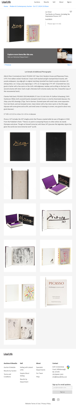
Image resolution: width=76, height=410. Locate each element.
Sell (54, 2)
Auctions (37, 2)
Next (69, 65)
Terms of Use (35, 404)
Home (6, 6)
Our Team (39, 373)
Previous (7, 65)
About (61, 2)
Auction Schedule (9, 367)
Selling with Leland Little (26, 368)
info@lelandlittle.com (59, 377)
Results (46, 2)
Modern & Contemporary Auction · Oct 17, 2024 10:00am (29, 6)
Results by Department (24, 380)
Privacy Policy (46, 404)
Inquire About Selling (24, 374)
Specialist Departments (40, 368)
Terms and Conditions (7, 375)
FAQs (38, 377)
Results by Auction (10, 371)
